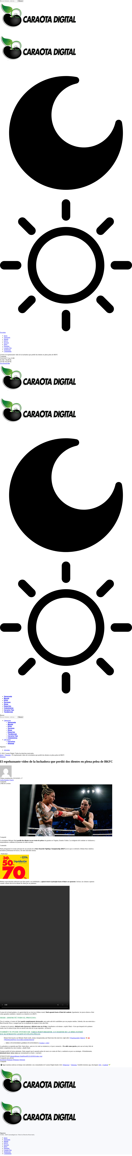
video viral (39, 1056)
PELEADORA (31, 1056)
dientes (12, 1056)
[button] (5, 363)
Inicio (1, 755)
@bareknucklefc (75, 1038)
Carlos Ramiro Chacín (7, 780)
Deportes (8, 755)
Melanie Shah (19, 1056)
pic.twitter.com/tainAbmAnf (25, 1039)
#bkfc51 (82, 1038)
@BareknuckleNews (10, 1039)
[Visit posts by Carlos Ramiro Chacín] (6, 776)
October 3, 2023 (44, 1043)
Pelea (24, 1056)
